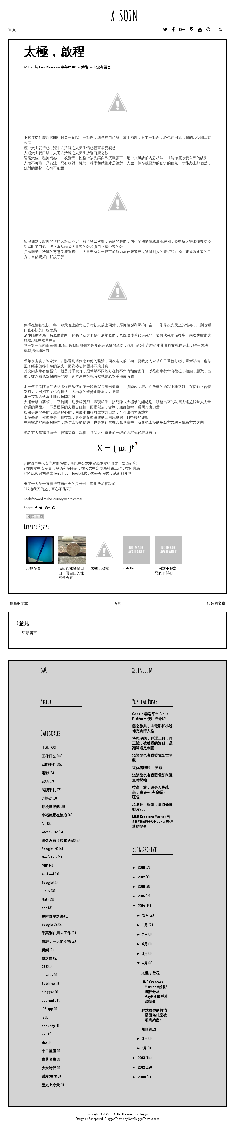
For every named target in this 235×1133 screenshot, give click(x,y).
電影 (45, 773)
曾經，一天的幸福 (56, 941)
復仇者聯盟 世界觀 (147, 767)
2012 (142, 1067)
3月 (145, 1038)
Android (48, 874)
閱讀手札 (49, 789)
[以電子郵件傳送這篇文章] (28, 516)
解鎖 (45, 950)
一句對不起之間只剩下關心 (167, 570)
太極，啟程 (54, 51)
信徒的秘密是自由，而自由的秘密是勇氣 (71, 573)
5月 (145, 953)
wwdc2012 (50, 832)
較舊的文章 (216, 603)
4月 (145, 963)
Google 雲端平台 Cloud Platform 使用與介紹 (150, 716)
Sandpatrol (96, 1119)
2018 (142, 867)
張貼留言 (29, 632)
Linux (46, 890)
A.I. (44, 823)
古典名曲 (49, 1059)
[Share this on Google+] (47, 507)
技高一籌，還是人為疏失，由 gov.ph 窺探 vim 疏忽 (151, 792)
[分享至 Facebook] (41, 516)
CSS (45, 966)
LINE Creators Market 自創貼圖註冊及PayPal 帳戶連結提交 (152, 821)
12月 (146, 915)
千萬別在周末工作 (56, 933)
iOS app (47, 1008)
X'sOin (117, 15)
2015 (142, 896)
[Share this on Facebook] (36, 507)
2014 (142, 905)
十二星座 (49, 1051)
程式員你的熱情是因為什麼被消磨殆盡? (154, 1015)
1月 (145, 1048)
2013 (142, 1057)
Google (47, 882)
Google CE (50, 924)
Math (45, 899)
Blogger (143, 1114)
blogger (48, 992)
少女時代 (49, 1067)
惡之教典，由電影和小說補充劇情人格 (152, 728)
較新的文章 (19, 603)
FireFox (47, 975)
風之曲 (47, 958)
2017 (142, 877)
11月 (145, 925)
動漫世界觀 (51, 806)
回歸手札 (49, 764)
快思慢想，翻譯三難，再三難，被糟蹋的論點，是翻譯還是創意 (152, 743)
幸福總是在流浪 (54, 815)
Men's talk (49, 857)
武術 (84, 67)
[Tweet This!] (41, 507)
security (48, 1025)
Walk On (128, 568)
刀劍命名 (33, 568)
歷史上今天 (51, 1084)
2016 (142, 886)
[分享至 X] (37, 516)
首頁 (12, 29)
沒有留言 (103, 67)
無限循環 (148, 1029)
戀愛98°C (49, 1076)
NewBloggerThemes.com (143, 1119)
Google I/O (50, 848)
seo (45, 1034)
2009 (142, 1077)
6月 (145, 944)
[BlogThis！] (32, 516)
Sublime (48, 983)
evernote (49, 1000)
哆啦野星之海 (53, 916)
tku (44, 1042)
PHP (45, 865)
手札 (45, 747)
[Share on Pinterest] (53, 507)
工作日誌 (49, 756)
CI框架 (47, 798)
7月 (145, 934)
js (43, 1017)
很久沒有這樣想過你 (58, 840)
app (45, 907)
